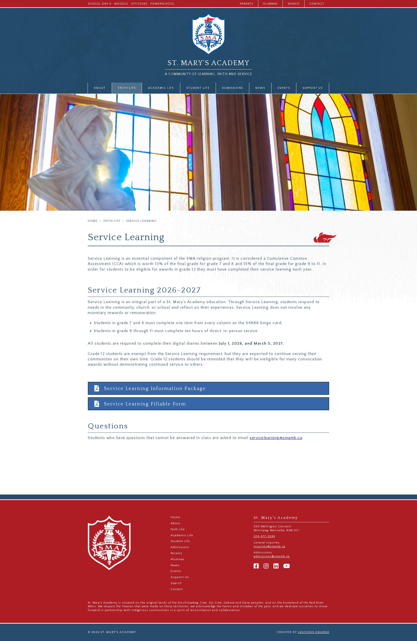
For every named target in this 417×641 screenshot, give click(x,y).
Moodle (121, 3)
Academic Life (161, 88)
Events (284, 88)
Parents (246, 3)
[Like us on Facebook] (256, 566)
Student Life (198, 88)
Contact (316, 3)
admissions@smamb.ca (272, 556)
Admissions (232, 88)
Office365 (139, 3)
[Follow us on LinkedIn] (275, 566)
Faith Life (127, 88)
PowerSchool (162, 3)
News (260, 88)
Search (293, 3)
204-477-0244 (264, 536)
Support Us (312, 88)
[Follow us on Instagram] (266, 566)
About (100, 88)
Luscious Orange (313, 632)
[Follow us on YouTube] (286, 566)
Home (92, 221)
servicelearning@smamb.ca (276, 438)
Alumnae (270, 3)
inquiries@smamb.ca (269, 546)
